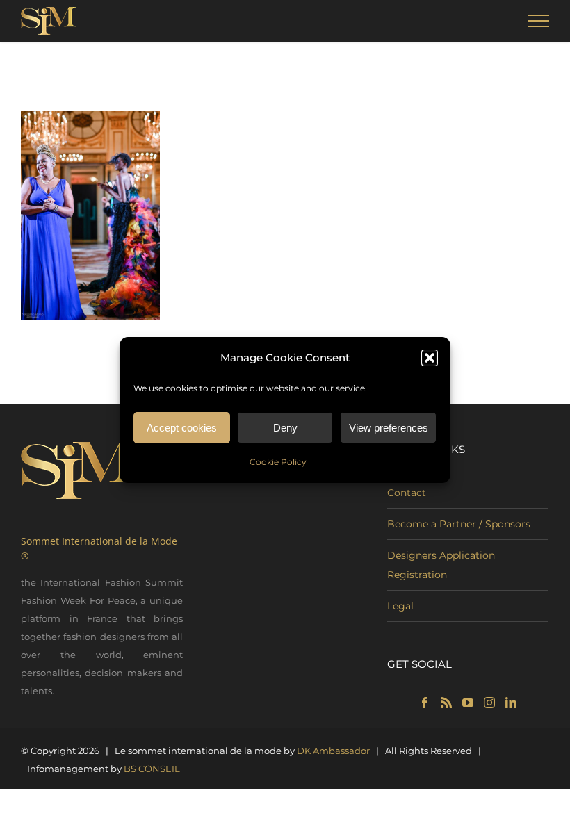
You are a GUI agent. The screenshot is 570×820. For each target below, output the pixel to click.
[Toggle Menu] (539, 21)
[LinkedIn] (510, 702)
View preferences (388, 428)
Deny (285, 428)
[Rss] (446, 702)
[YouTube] (467, 702)
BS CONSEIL (152, 768)
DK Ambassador (333, 750)
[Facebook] (424, 702)
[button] (430, 358)
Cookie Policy (278, 462)
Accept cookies (182, 428)
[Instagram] (489, 702)
